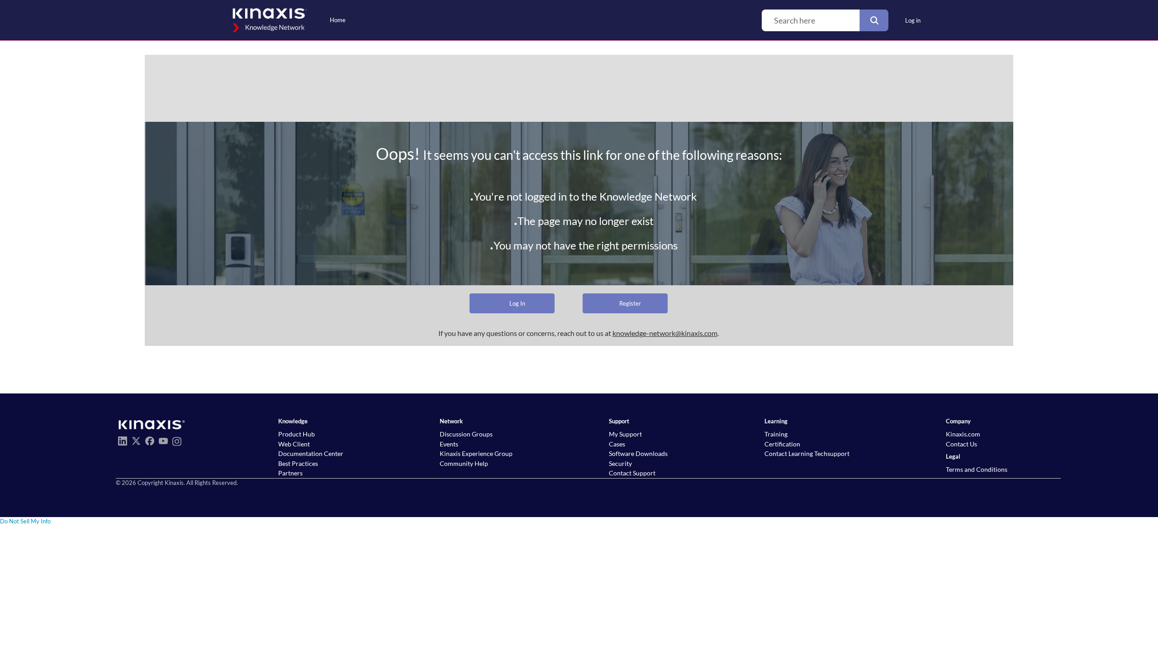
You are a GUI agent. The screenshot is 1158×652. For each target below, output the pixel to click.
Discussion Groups (466, 434)
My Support (625, 434)
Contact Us (961, 444)
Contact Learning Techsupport (807, 453)
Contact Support (632, 473)
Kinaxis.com (963, 434)
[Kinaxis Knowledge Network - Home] (268, 20)
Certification (782, 444)
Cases (617, 444)
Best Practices (298, 463)
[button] (873, 20)
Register (630, 303)
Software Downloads (638, 453)
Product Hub (296, 434)
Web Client (294, 444)
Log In (517, 303)
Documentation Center (310, 453)
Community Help (464, 463)
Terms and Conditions (976, 469)
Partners (290, 473)
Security (620, 463)
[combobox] (810, 20)
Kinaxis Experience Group (476, 453)
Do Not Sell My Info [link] (25, 521)
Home (338, 20)
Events (449, 444)
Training (776, 434)
